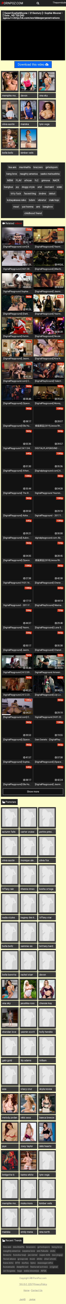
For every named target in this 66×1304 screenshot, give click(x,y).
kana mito (8, 1263)
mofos (25, 1263)
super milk (44, 1255)
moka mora (27, 1203)
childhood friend (33, 213)
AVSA (43, 1271)
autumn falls (9, 831)
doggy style (28, 187)
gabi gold (7, 1060)
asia (4, 1089)
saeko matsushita (50, 173)
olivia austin (8, 124)
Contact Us (36, 1290)
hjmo (33, 1263)
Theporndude (59, 2)
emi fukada (42, 1251)
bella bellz (7, 152)
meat (16, 206)
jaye (4, 1146)
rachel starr (27, 974)
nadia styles (8, 917)
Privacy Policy (40, 1284)
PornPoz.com (12, 3)
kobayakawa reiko (16, 200)
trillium (43, 1060)
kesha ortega (46, 889)
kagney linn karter (29, 917)
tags (19, 1271)
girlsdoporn (52, 167)
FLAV (18, 180)
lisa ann (12, 167)
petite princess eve (47, 831)
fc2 (37, 180)
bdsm (32, 200)
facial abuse (9, 1259)
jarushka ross (28, 1003)
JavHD (22, 1299)
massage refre (45, 1263)
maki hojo (54, 200)
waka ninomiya (31, 1271)
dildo (39, 1259)
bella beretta (9, 974)
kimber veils (27, 152)
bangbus (8, 187)
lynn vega (44, 124)
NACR (56, 180)
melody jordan (9, 1117)
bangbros (48, 206)
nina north (44, 1231)
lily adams (26, 1060)
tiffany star (45, 917)
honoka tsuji (19, 1255)
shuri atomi (50, 1259)
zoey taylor (27, 1146)
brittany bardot (47, 946)
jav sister (32, 1255)
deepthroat (22, 1267)
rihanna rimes (28, 889)
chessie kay (45, 1003)
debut (52, 193)
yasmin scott (28, 1031)
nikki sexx (26, 1117)
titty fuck (16, 193)
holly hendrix (46, 1031)
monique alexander (29, 860)
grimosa (45, 180)
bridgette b (8, 1174)
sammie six (27, 946)
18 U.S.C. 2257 (26, 1284)
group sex (23, 1259)
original (54, 1267)
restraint (49, 187)
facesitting (30, 193)
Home (26, 1290)
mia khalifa (25, 167)
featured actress (39, 1267)
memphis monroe (10, 95)
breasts (7, 1255)
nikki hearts (45, 1146)
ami (38, 206)
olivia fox (44, 860)
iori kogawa (9, 1271)
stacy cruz (26, 1089)
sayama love (28, 1251)
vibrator (42, 200)
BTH (17, 1263)
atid (40, 187)
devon (24, 95)
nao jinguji (57, 1255)
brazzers (38, 167)
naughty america (29, 173)
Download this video (31, 64)
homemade (9, 1267)
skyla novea (45, 1089)
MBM (10, 180)
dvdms (42, 193)
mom (32, 1259)
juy (17, 187)
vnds (52, 1251)
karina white (27, 1174)
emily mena (27, 1231)
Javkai (32, 1299)
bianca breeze (46, 1117)
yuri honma (27, 206)
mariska (25, 124)
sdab (59, 187)
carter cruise (27, 831)
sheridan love (9, 1031)
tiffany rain (8, 889)
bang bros (11, 173)
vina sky (43, 95)
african (28, 180)
